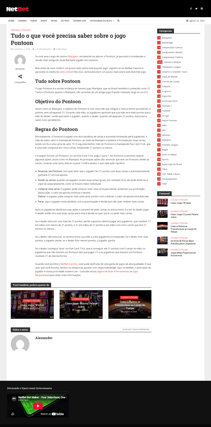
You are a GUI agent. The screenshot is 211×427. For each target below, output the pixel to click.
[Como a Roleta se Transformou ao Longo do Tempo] (162, 225)
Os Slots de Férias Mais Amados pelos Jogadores (183, 242)
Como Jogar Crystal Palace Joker (81, 305)
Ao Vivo (65, 20)
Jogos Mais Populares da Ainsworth (183, 254)
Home (11, 20)
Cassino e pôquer (20, 30)
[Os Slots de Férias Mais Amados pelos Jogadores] (162, 240)
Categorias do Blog (101, 20)
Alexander (20, 68)
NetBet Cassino (69, 264)
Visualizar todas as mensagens (135, 329)
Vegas (54, 20)
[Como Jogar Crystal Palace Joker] (162, 213)
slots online (66, 71)
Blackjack (73, 56)
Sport (44, 20)
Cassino (22, 20)
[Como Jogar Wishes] (162, 202)
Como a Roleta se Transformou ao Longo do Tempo (130, 305)
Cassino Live (79, 20)
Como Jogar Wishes (32, 304)
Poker (33, 20)
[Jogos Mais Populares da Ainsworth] (162, 252)
